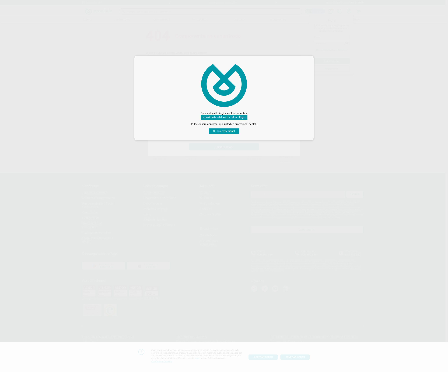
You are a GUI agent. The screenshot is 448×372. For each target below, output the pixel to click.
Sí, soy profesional (224, 131)
